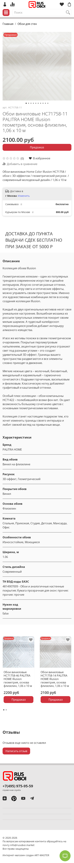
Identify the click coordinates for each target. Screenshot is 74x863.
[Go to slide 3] (30, 103)
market (30, 845)
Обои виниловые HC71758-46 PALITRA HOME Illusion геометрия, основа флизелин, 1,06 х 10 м (18, 679)
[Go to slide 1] (26, 103)
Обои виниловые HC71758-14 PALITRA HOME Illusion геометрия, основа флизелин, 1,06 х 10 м (55, 679)
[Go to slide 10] (47, 103)
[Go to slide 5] (35, 103)
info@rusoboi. (18, 845)
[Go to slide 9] (45, 103)
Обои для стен (27, 24)
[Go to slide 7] (40, 103)
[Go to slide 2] (28, 103)
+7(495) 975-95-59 (18, 786)
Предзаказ (37, 147)
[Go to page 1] (3, 709)
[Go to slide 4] (33, 103)
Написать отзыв (16, 751)
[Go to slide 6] (38, 103)
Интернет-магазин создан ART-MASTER (26, 855)
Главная (8, 24)
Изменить (24, 195)
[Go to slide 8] (43, 103)
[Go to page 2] (6, 709)
